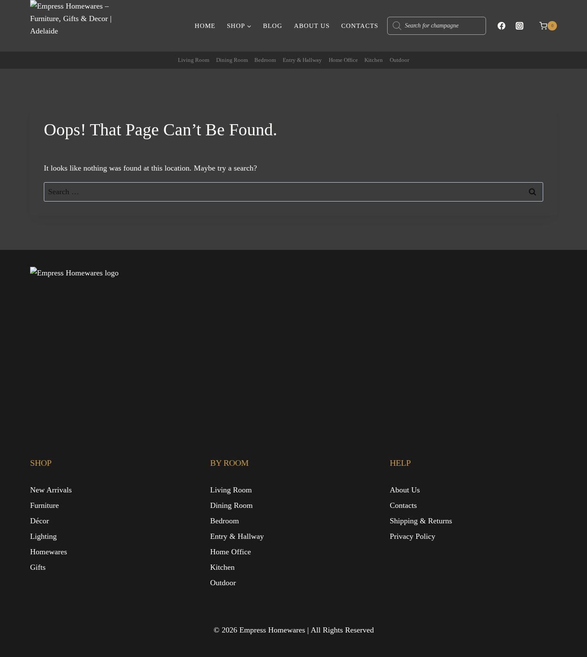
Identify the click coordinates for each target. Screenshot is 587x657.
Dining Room (232, 60)
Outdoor (399, 60)
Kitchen (373, 60)
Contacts (359, 25)
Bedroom (265, 60)
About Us (312, 25)
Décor (39, 520)
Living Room (193, 60)
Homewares (48, 551)
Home (205, 25)
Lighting (43, 536)
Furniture (44, 505)
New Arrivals (51, 490)
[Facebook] (501, 26)
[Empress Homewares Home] (116, 344)
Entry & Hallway (302, 60)
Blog (272, 25)
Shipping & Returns (421, 520)
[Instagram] (519, 26)
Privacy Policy (412, 536)
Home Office (343, 60)
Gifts (38, 567)
